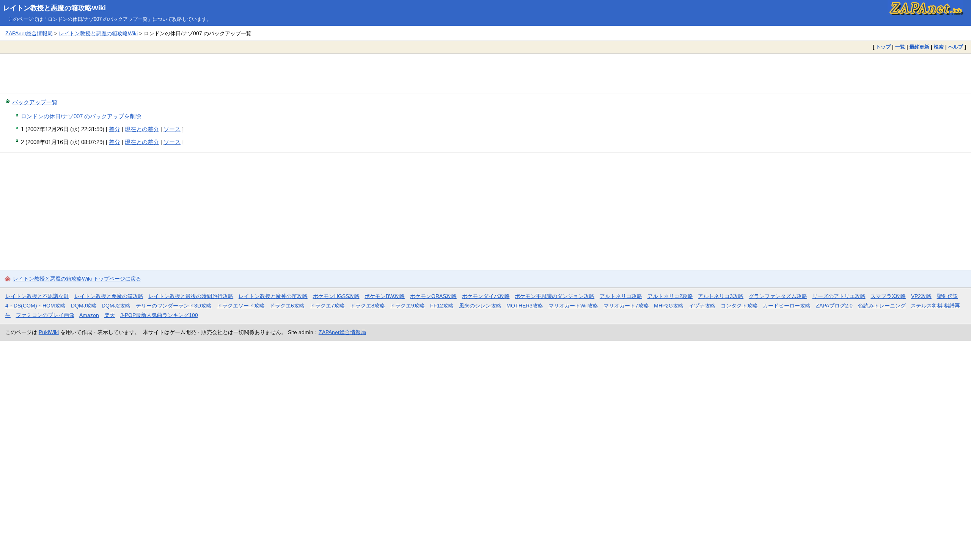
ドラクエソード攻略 (241, 306)
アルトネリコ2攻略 (670, 296)
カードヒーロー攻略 (787, 306)
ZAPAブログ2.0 (834, 306)
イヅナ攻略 (702, 306)
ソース (172, 129)
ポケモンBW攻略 (385, 296)
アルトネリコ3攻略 (720, 296)
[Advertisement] (485, 73)
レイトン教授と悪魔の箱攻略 (108, 296)
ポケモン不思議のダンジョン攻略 (554, 296)
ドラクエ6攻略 (287, 306)
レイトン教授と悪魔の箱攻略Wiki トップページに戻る (77, 279)
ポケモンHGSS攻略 (336, 296)
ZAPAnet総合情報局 (29, 33)
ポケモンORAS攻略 (433, 296)
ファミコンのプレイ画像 (45, 315)
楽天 (109, 315)
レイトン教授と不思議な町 (37, 296)
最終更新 (919, 47)
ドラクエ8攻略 (367, 306)
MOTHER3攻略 (524, 306)
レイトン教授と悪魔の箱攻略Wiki (54, 8)
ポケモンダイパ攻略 (486, 296)
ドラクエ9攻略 (407, 306)
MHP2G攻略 (668, 306)
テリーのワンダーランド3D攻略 (174, 306)
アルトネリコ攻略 (621, 296)
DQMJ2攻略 (116, 306)
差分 (114, 129)
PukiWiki (49, 332)
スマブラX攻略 (888, 296)
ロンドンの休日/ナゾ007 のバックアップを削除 (81, 116)
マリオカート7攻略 (626, 306)
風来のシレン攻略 (480, 306)
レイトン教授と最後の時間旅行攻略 (190, 296)
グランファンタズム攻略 (778, 296)
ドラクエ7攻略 (327, 306)
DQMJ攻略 (84, 306)
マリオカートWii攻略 (573, 306)
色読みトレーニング (882, 306)
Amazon (89, 315)
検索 (939, 47)
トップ (883, 47)
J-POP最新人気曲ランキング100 (159, 315)
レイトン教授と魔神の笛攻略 (273, 296)
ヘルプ (955, 47)
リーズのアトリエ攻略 (839, 296)
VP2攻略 (921, 296)
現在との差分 (142, 129)
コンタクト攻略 (739, 306)
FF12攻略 (442, 306)
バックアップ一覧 (35, 102)
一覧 (900, 47)
